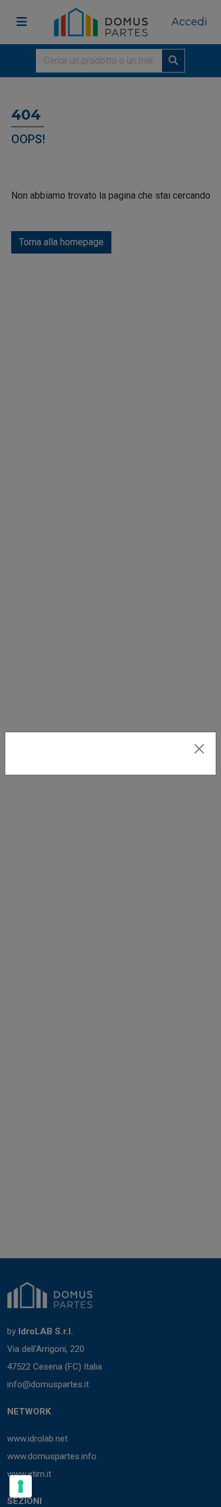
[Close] (199, 749)
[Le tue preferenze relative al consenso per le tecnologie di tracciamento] (20, 1486)
